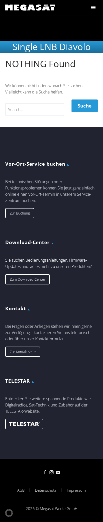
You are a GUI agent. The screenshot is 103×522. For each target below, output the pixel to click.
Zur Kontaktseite (23, 351)
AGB (20, 490)
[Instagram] (52, 472)
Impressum (76, 490)
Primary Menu (93, 7)
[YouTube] (58, 472)
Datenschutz (45, 490)
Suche (85, 105)
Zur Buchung (20, 213)
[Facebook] (45, 472)
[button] (9, 513)
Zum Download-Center (27, 279)
